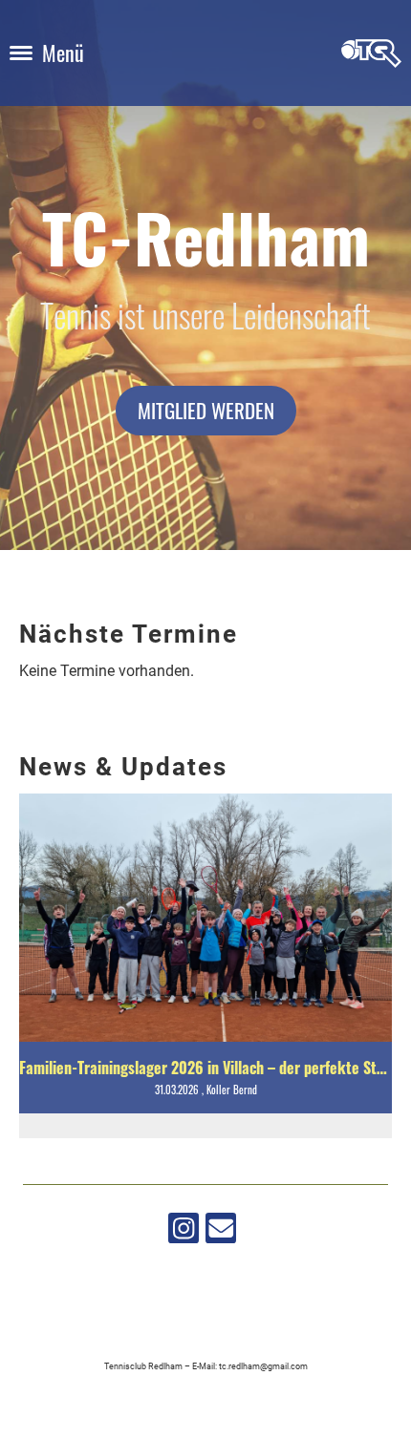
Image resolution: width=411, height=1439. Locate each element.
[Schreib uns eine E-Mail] (221, 1233)
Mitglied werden (206, 410)
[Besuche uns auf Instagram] (183, 1233)
